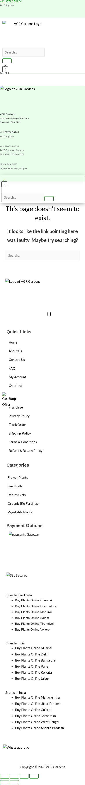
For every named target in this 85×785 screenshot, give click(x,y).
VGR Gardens (7, 114)
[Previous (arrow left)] (4, 782)
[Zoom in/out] (4, 776)
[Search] (7, 60)
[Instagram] (50, 314)
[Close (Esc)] (34, 776)
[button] (8, 45)
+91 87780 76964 (11, 1)
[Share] (24, 776)
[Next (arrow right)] (14, 782)
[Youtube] (47, 314)
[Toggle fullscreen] (14, 776)
